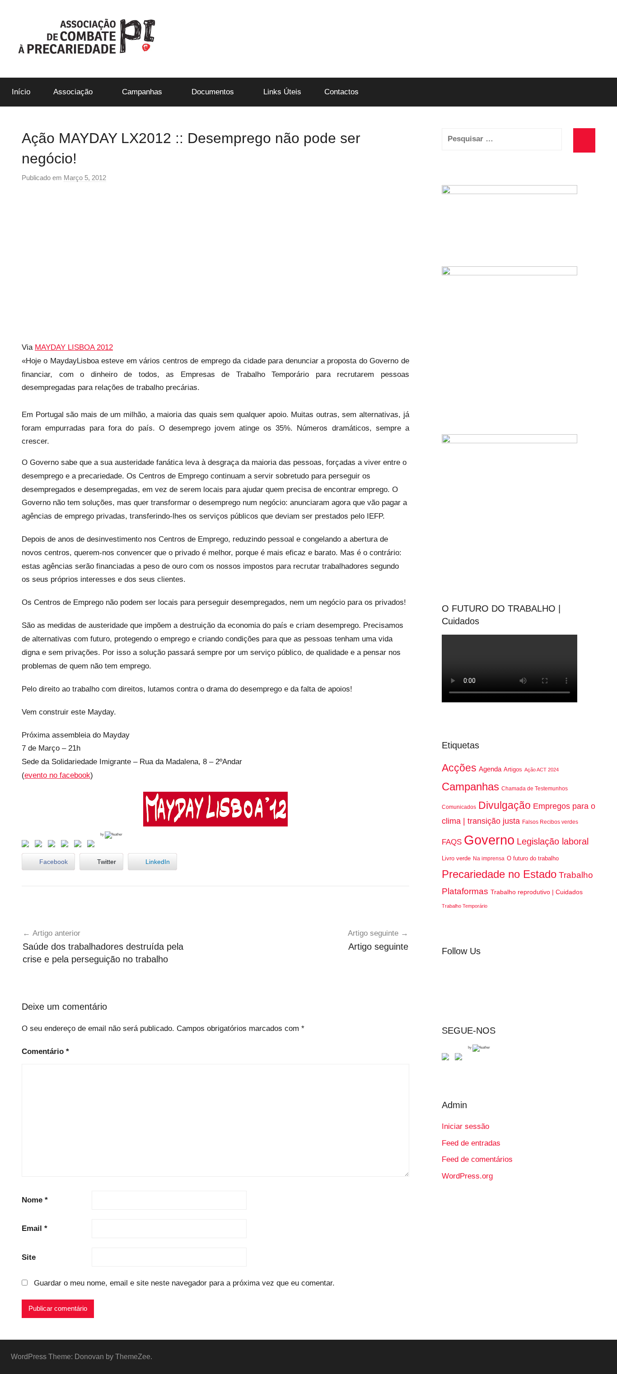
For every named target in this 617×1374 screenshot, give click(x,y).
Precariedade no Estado (499, 874)
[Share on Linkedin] (66, 845)
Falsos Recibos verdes (550, 822)
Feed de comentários (477, 1159)
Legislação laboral (553, 841)
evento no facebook (57, 775)
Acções (459, 768)
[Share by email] (92, 845)
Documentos (213, 92)
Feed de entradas (471, 1143)
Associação (73, 92)
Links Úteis (282, 92)
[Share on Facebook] (27, 845)
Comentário (45, 1051)
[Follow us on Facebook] (447, 1058)
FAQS (452, 842)
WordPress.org (467, 1176)
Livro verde (456, 858)
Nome (35, 1200)
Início (21, 92)
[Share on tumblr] (79, 845)
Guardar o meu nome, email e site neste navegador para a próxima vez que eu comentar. (184, 1283)
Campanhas (142, 92)
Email (34, 1228)
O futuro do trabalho (533, 858)
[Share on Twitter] (40, 845)
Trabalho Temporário (464, 906)
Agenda (490, 769)
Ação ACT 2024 (541, 769)
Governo (489, 839)
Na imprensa (489, 858)
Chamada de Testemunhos (534, 788)
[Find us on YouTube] (460, 1058)
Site (29, 1257)
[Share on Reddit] (53, 845)
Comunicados (459, 807)
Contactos (341, 92)
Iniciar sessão (465, 1126)
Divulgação (504, 805)
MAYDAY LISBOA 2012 (74, 347)
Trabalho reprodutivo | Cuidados (537, 892)
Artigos (513, 769)
